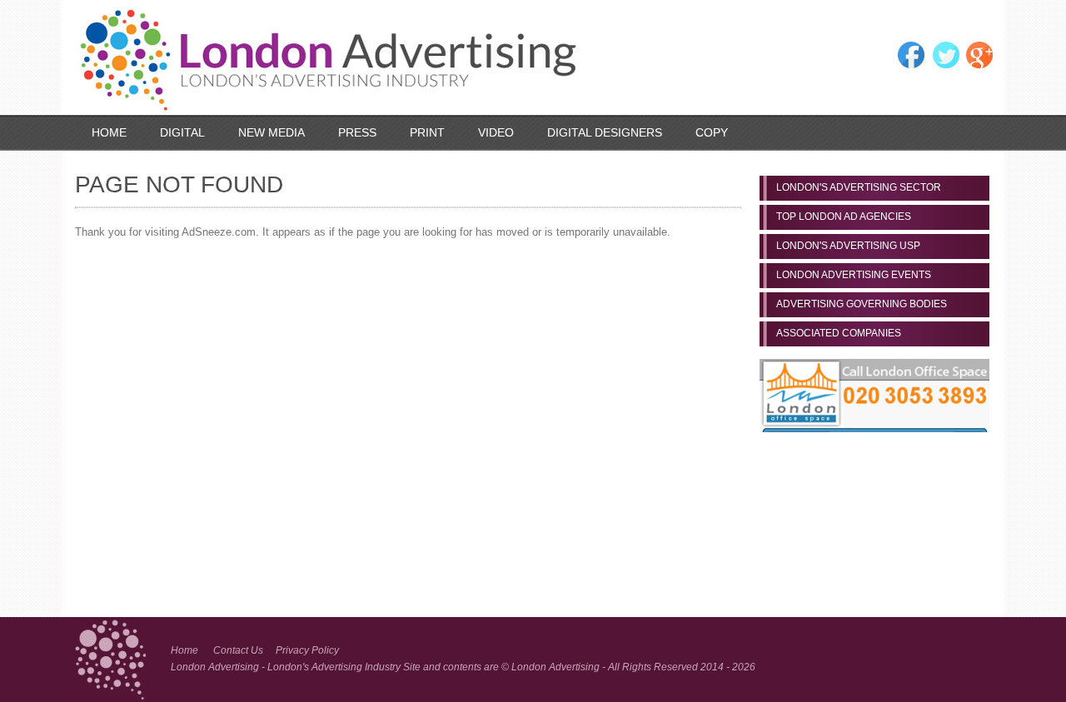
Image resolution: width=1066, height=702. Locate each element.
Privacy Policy (307, 650)
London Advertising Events (853, 275)
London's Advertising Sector (858, 187)
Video (496, 132)
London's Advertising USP (848, 245)
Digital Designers (604, 132)
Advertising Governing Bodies (861, 304)
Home (109, 132)
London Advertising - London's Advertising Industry (287, 667)
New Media (271, 132)
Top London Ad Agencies (843, 216)
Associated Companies (838, 333)
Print (427, 132)
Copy (711, 132)
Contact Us (238, 650)
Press (357, 132)
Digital (182, 132)
